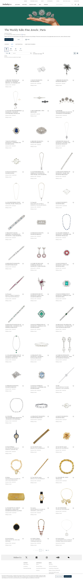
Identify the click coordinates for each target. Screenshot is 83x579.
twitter (26, 557)
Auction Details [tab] (19, 44)
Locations (25, 566)
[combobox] (64, 4)
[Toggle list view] (77, 53)
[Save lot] (23, 80)
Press (37, 564)
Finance (46, 4)
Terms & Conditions (53, 566)
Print (28, 39)
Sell (40, 4)
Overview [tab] (7, 44)
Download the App (27, 568)
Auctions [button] (17, 4)
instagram (47, 557)
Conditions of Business (53, 568)
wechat (68, 557)
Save (19, 39)
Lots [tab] (12, 44)
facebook (36, 557)
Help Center (26, 564)
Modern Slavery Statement (54, 570)
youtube (57, 557)
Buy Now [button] (24, 4)
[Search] (31, 53)
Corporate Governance (41, 568)
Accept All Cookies (67, 576)
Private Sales (32, 4)
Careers (38, 570)
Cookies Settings (59, 576)
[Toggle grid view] (75, 53)
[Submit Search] (72, 4)
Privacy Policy (39, 566)
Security (50, 564)
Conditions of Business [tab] (30, 44)
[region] (41, 576)
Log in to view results (9, 39)
